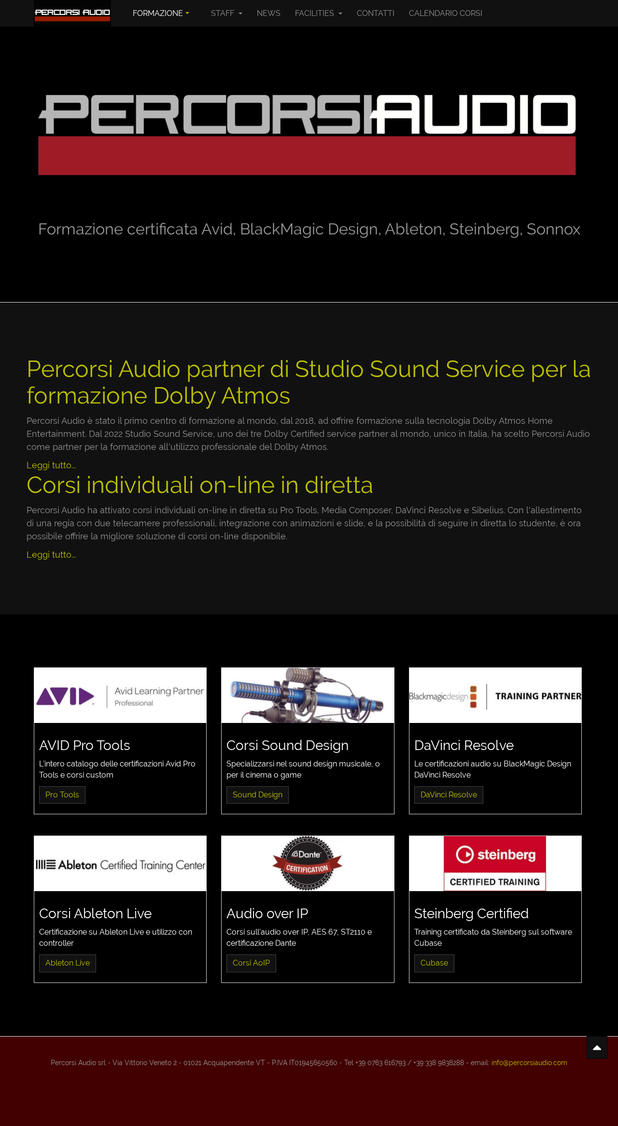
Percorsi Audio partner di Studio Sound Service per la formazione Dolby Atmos (309, 382)
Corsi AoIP (251, 962)
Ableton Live (67, 962)
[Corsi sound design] (307, 695)
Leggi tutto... (51, 465)
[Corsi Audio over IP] (307, 863)
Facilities (315, 13)
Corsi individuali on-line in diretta (200, 484)
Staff (223, 13)
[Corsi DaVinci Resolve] (495, 695)
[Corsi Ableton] (120, 863)
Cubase (434, 962)
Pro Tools (62, 794)
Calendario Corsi (445, 13)
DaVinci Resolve (449, 794)
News (269, 13)
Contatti (375, 13)
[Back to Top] (597, 1047)
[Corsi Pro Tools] (120, 695)
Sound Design (257, 794)
